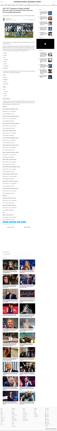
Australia (35, 410)
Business (13, 4)
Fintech (13, 424)
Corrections (24, 417)
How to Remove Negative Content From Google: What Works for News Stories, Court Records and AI (44, 60)
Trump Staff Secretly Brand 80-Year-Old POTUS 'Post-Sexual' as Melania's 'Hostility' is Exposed (10, 403)
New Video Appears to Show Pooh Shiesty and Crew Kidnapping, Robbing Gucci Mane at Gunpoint (27, 403)
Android (23, 102)
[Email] (32, 20)
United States (36, 416)
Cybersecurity (13, 417)
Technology (2, 419)
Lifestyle (34, 4)
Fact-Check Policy (25, 420)
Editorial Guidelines (27, 227)
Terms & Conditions (25, 413)
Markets (9, 4)
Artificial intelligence (14, 419)
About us (24, 410)
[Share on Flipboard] (29, 20)
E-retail (13, 410)
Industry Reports (14, 426)
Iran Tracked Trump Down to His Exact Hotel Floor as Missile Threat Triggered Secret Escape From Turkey (27, 286)
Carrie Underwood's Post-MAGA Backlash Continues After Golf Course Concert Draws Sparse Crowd (27, 271)
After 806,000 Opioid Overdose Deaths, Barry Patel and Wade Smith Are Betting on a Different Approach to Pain (44, 54)
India (34, 412)
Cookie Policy (24, 416)
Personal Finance (20, 4)
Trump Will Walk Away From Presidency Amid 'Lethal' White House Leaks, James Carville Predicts (10, 373)
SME (16, 4)
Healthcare (13, 413)
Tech (25, 4)
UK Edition (53, 4)
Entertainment (29, 4)
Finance (13, 416)
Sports (1, 423)
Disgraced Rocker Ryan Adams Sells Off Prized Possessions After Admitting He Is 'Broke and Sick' (10, 286)
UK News (5, 4)
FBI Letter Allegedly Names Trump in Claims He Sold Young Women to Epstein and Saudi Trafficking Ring (10, 301)
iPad (16, 102)
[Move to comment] (34, 20)
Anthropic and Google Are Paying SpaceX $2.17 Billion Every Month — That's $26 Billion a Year (27, 373)
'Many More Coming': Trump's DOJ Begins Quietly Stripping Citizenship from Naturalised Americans (10, 388)
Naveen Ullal (9, 18)
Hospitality (13, 412)
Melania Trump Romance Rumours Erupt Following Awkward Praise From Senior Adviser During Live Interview (9, 344)
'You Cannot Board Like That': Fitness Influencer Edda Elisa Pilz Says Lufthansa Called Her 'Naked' (27, 330)
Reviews (37, 4)
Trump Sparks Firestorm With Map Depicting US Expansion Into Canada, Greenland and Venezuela (27, 359)
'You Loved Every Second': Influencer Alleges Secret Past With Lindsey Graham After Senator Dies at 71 (10, 330)
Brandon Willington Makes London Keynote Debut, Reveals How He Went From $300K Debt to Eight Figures (44, 71)
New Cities (13, 423)
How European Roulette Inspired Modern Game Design (43, 76)
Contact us (24, 412)
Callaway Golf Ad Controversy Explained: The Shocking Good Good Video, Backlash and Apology (27, 301)
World (2, 4)
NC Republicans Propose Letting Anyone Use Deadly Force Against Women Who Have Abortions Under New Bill (10, 359)
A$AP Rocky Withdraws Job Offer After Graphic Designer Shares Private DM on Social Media (26, 344)
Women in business (14, 420)
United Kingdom (29, 101)
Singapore (35, 413)
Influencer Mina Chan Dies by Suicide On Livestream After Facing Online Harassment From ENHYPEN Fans (10, 271)
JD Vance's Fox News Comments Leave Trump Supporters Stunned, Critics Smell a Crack (27, 388)
